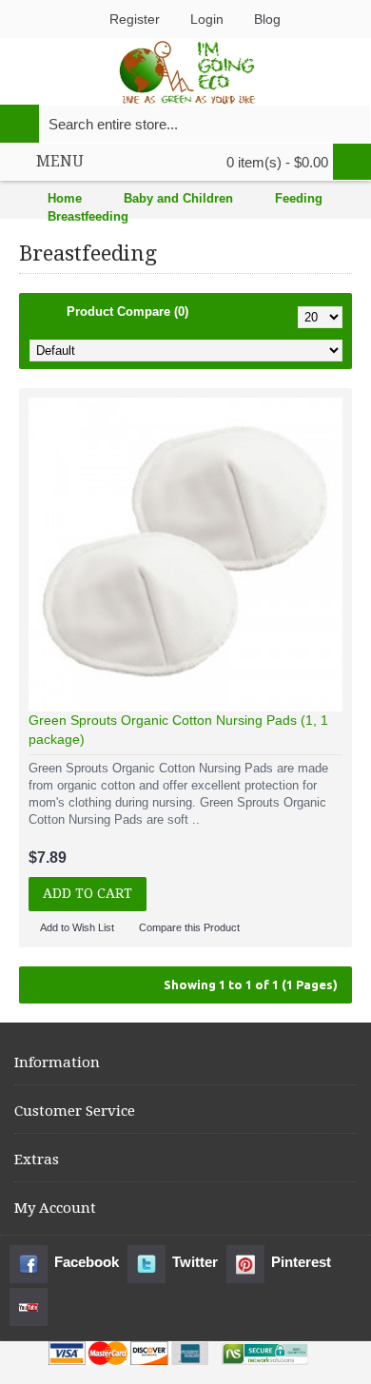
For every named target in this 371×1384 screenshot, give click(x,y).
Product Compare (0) (127, 311)
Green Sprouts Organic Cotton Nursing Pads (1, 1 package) (178, 729)
